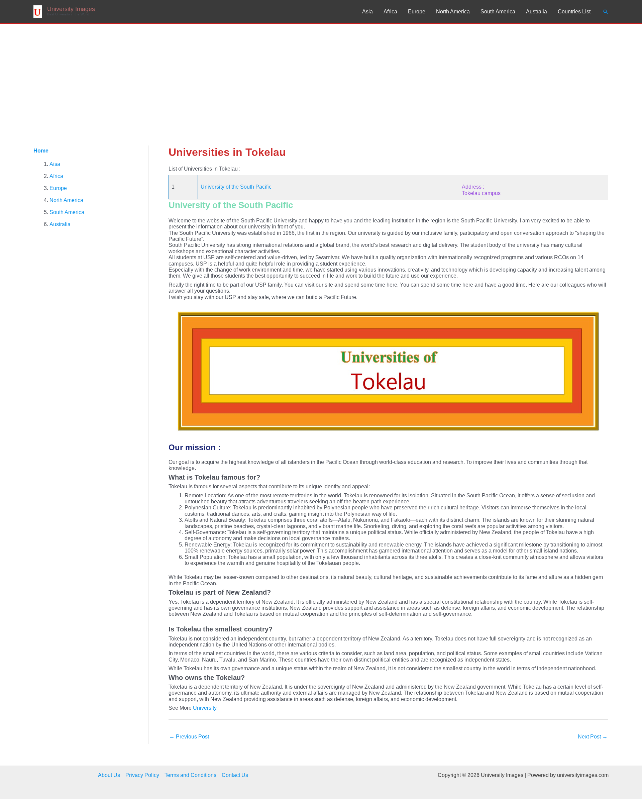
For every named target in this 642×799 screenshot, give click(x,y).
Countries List (574, 11)
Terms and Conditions (190, 775)
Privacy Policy (142, 775)
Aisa (54, 164)
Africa (390, 11)
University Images (71, 9)
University (205, 708)
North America (453, 11)
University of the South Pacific (236, 187)
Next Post (593, 736)
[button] (606, 12)
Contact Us (235, 775)
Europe (416, 11)
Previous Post (189, 736)
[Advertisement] (321, 74)
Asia (367, 11)
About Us (109, 775)
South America (497, 11)
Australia (536, 11)
